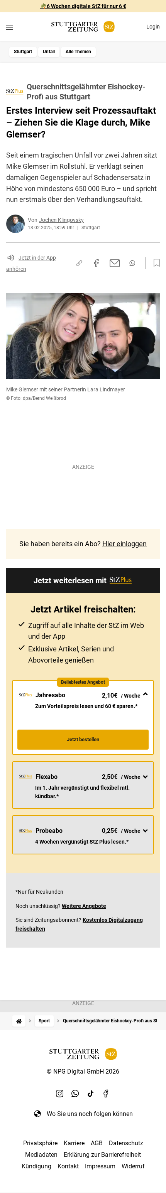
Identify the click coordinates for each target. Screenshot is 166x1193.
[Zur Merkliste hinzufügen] (154, 263)
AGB (97, 1143)
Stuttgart (23, 51)
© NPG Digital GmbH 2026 (83, 1071)
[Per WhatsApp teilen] (132, 263)
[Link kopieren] (79, 263)
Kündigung (36, 1166)
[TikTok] (91, 1093)
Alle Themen (78, 51)
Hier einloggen (124, 544)
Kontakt (68, 1166)
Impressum (100, 1166)
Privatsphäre (40, 1143)
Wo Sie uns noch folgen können (90, 1113)
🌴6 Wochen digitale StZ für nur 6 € (83, 6)
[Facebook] (106, 1093)
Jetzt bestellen (83, 739)
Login (153, 26)
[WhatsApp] (75, 1093)
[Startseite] (18, 1021)
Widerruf (133, 1166)
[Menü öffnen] (9, 27)
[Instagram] (60, 1093)
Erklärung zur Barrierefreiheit (102, 1154)
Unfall (49, 51)
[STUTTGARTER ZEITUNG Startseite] (83, 26)
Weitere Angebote (84, 906)
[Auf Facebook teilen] (96, 263)
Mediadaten (41, 1154)
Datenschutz (126, 1143)
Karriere (74, 1143)
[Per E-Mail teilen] (114, 263)
